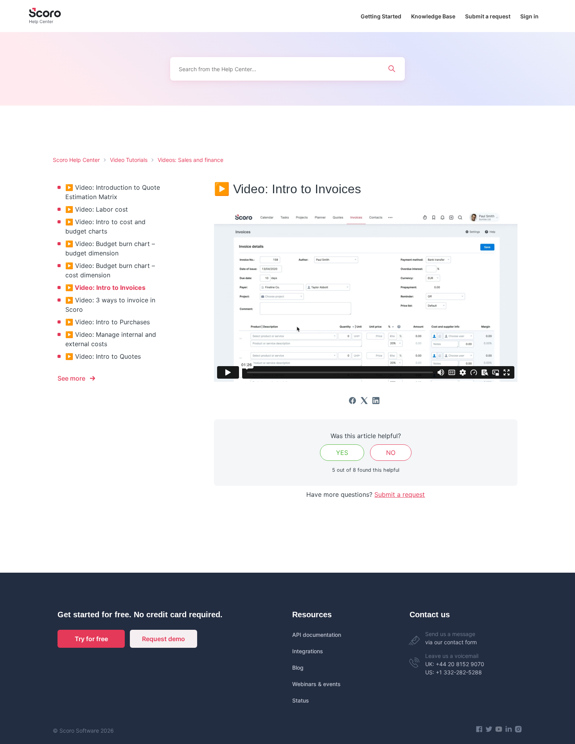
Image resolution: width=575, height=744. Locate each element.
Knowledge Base (433, 16)
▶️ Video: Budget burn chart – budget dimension (110, 248)
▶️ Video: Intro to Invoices (105, 287)
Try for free (91, 639)
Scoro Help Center (76, 159)
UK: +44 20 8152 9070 (454, 664)
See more (71, 378)
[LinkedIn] (375, 400)
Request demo (163, 639)
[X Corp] (364, 400)
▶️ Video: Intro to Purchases (107, 322)
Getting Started (381, 16)
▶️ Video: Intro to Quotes (103, 356)
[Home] (45, 16)
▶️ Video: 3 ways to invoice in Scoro (110, 304)
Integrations (307, 651)
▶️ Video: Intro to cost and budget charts (105, 226)
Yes (342, 452)
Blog (298, 667)
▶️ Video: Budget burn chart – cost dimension (110, 270)
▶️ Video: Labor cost (96, 209)
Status (300, 700)
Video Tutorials (128, 159)
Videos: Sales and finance (190, 159)
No (390, 452)
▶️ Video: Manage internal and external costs (110, 339)
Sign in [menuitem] (529, 16)
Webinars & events (316, 684)
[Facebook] (352, 400)
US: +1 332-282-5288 (453, 672)
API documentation (316, 634)
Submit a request (487, 16)
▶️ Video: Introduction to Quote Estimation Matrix (112, 192)
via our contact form (451, 642)
